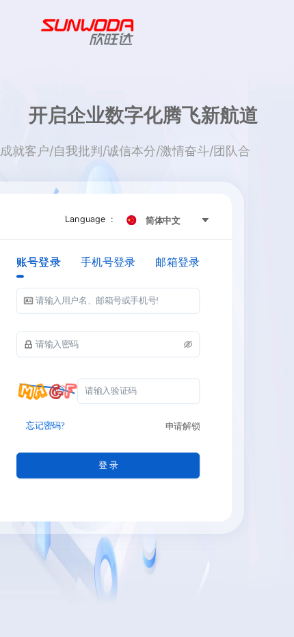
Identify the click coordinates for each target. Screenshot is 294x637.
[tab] (38, 262)
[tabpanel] (108, 383)
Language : (91, 218)
